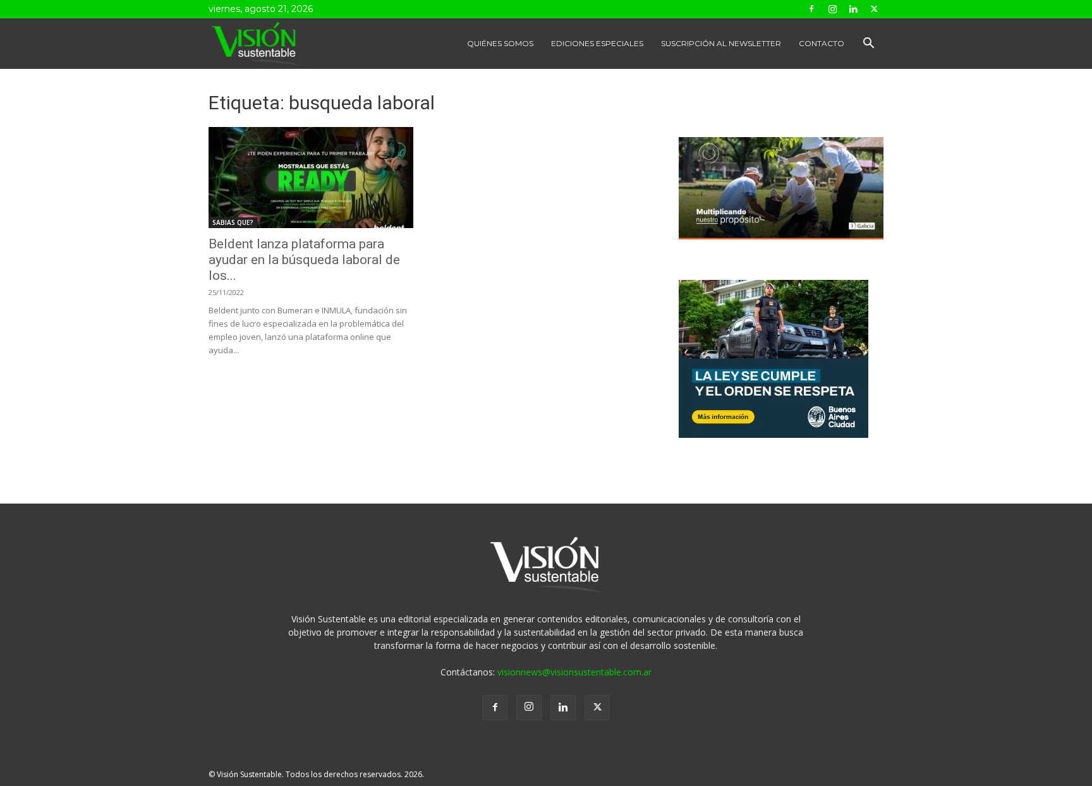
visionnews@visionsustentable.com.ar (574, 672)
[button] (868, 45)
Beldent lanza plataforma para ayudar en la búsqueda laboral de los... (304, 259)
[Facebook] (811, 9)
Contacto (821, 43)
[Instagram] (832, 9)
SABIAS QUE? (232, 222)
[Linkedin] (853, 9)
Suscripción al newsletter (721, 43)
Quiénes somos (500, 43)
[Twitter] (873, 9)
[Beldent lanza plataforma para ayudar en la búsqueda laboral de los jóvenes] (311, 177)
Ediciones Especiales (597, 43)
